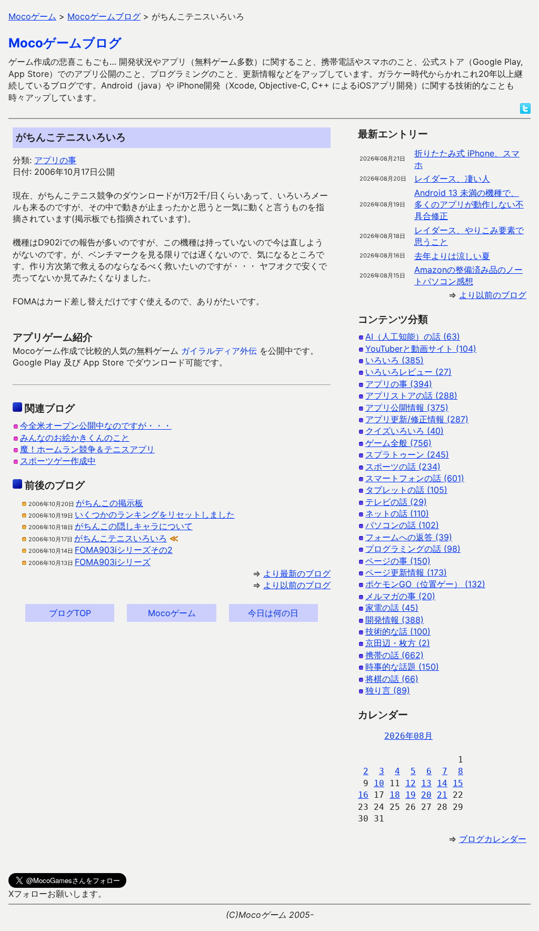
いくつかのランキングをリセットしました (155, 514)
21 (442, 795)
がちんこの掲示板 (109, 503)
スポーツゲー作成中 (58, 460)
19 (410, 795)
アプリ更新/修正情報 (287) (416, 419)
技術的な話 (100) (398, 631)
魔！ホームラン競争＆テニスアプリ (87, 449)
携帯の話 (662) (394, 655)
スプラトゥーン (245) (407, 454)
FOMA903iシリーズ (113, 562)
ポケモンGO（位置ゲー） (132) (425, 584)
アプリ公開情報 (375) (406, 407)
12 (410, 783)
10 (379, 783)
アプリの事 (55, 160)
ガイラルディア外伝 (219, 350)
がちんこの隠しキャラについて (134, 526)
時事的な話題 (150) (402, 666)
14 (442, 783)
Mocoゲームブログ (65, 43)
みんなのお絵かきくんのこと (74, 437)
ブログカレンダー (492, 839)
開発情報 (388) (394, 620)
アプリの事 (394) (398, 384)
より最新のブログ (297, 573)
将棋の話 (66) (391, 679)
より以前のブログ (297, 585)
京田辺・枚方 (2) (397, 643)
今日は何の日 (273, 613)
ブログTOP (70, 613)
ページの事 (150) (398, 561)
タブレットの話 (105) (406, 489)
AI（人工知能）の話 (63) (412, 336)
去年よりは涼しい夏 (452, 256)
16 (363, 795)
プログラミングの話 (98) (413, 548)
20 (426, 795)
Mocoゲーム (172, 613)
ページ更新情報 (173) (406, 572)
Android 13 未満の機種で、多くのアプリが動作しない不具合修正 (469, 204)
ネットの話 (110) (397, 513)
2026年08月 (408, 736)
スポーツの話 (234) (403, 466)
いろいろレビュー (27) (408, 372)
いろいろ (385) (394, 360)
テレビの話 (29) (396, 502)
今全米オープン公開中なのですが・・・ (96, 425)
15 (458, 783)
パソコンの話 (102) (402, 525)
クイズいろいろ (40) (404, 430)
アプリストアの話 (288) (411, 395)
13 (426, 783)
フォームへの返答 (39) (408, 537)
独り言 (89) (387, 690)
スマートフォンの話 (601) (414, 478)
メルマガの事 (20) (400, 596)
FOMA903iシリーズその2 (124, 549)
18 (395, 795)
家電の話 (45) (391, 607)
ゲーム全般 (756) (398, 443)
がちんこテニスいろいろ (120, 538)
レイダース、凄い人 (452, 178)
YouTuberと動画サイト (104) (420, 348)
